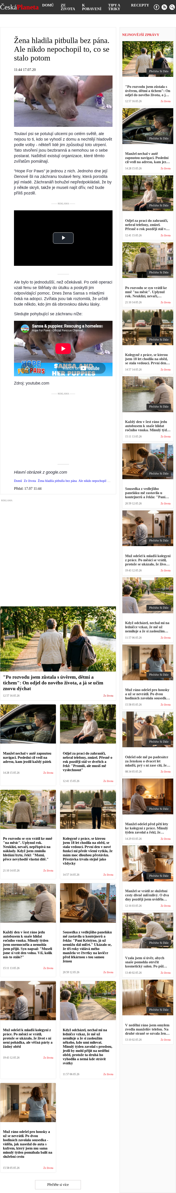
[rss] (164, 7)
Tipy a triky (114, 7)
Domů (48, 5)
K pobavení (91, 7)
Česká (19, 7)
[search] (172, 7)
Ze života (68, 7)
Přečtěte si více (58, 1185)
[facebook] (156, 7)
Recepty (140, 5)
